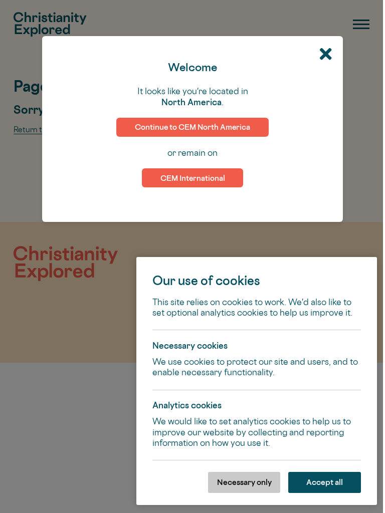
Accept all (324, 482)
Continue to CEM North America (192, 127)
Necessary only (244, 482)
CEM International (192, 178)
